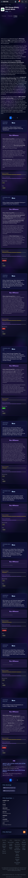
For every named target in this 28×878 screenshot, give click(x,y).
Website (5, 815)
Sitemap (4, 853)
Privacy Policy (10, 848)
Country (5, 819)
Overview (4, 16)
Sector (4, 811)
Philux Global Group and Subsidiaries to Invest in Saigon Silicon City (13, 705)
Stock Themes (17, 855)
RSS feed (24, 842)
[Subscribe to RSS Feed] (24, 832)
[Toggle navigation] (25, 1)
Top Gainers (17, 844)
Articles (17, 842)
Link (4, 817)
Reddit (23, 846)
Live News (17, 857)
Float (4, 804)
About (4, 842)
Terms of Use (10, 842)
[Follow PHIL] (26, 8)
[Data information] (13, 798)
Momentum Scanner (17, 852)
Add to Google (23, 848)
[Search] (22, 1)
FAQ (4, 849)
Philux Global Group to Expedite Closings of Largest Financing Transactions (14, 203)
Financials (10, 16)
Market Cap (6, 800)
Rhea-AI (4, 851)
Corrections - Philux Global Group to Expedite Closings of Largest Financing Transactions (13, 128)
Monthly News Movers (17, 848)
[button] (15, 1)
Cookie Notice (10, 845)
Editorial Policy (4, 847)
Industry (5, 808)
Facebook (24, 844)
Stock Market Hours (17, 863)
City (4, 823)
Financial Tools (17, 860)
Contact (4, 844)
